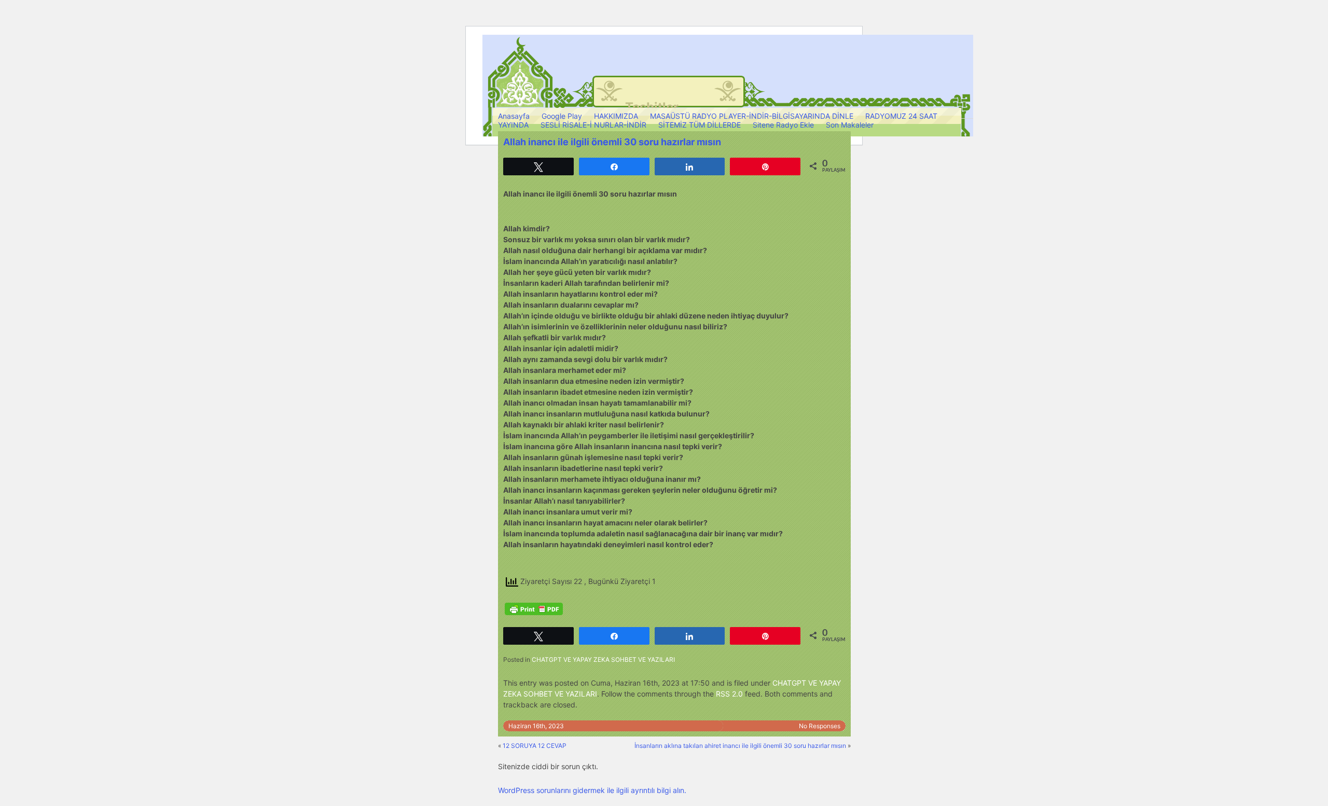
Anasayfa (514, 116)
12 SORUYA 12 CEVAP (534, 745)
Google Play (562, 116)
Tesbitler (652, 107)
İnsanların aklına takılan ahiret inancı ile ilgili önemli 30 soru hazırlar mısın (740, 745)
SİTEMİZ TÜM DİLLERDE (699, 124)
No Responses (819, 726)
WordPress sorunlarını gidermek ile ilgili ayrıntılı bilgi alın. (592, 790)
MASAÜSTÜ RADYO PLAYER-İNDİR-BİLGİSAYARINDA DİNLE (751, 116)
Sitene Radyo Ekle (783, 124)
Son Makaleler (850, 124)
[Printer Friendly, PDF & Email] (533, 609)
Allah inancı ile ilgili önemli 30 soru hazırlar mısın (612, 141)
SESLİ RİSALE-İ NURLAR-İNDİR (593, 124)
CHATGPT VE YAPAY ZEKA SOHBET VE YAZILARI (603, 659)
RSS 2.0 (729, 693)
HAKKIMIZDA (616, 116)
